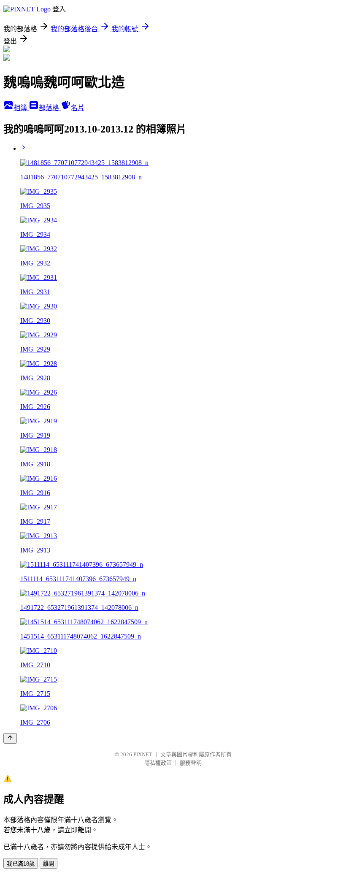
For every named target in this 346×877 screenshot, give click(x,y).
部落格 (50, 107)
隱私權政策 (158, 763)
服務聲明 (191, 763)
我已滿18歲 (21, 864)
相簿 (21, 107)
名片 (77, 107)
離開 (48, 864)
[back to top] (10, 738)
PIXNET (142, 754)
